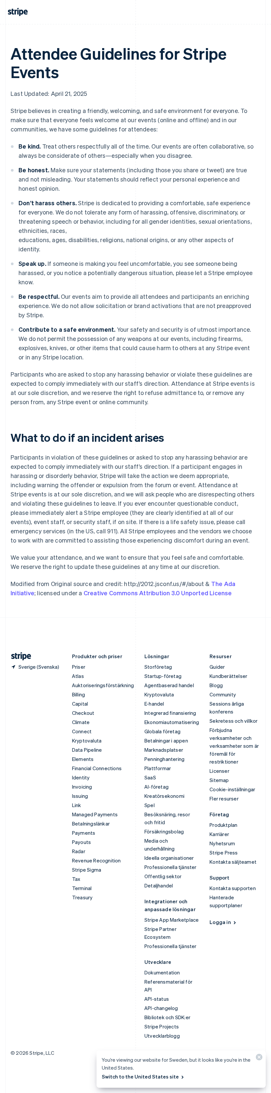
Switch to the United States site (140, 1076)
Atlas (78, 676)
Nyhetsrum (222, 843)
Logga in (220, 922)
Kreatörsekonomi (164, 796)
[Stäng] (258, 1059)
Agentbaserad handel (169, 685)
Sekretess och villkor (233, 720)
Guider (217, 666)
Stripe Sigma (86, 869)
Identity (81, 777)
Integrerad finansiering (170, 713)
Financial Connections (97, 768)
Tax (76, 879)
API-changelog (161, 1008)
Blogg (216, 685)
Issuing (80, 796)
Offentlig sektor (162, 876)
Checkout (83, 713)
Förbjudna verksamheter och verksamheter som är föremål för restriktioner (234, 746)
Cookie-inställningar (232, 789)
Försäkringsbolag (164, 831)
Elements (83, 759)
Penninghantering (164, 759)
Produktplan (223, 825)
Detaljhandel (158, 885)
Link (76, 805)
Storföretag (158, 666)
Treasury (82, 897)
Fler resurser (224, 798)
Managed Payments (95, 814)
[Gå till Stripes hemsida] (18, 656)
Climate (81, 722)
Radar (78, 851)
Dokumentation (162, 972)
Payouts (81, 842)
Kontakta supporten (233, 888)
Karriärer (219, 834)
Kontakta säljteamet (233, 861)
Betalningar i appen (166, 740)
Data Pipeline (87, 749)
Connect (82, 731)
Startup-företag (162, 676)
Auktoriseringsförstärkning (103, 685)
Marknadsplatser (163, 749)
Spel (149, 805)
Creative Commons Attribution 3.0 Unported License (158, 593)
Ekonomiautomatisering (171, 722)
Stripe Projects (161, 1026)
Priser (78, 666)
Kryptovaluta (86, 740)
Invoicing (82, 786)
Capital (80, 703)
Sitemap (219, 780)
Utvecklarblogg (162, 1035)
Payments (84, 832)
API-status (156, 998)
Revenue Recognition (96, 860)
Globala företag (162, 731)
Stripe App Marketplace (171, 919)
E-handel (154, 703)
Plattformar (157, 768)
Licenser (219, 771)
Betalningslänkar (91, 823)
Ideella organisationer (169, 858)
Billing (78, 694)
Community (223, 694)
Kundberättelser (228, 676)
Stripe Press (224, 852)
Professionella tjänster (170, 867)
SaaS (150, 777)
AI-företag (156, 786)
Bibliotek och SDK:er (167, 1017)
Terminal (82, 888)
